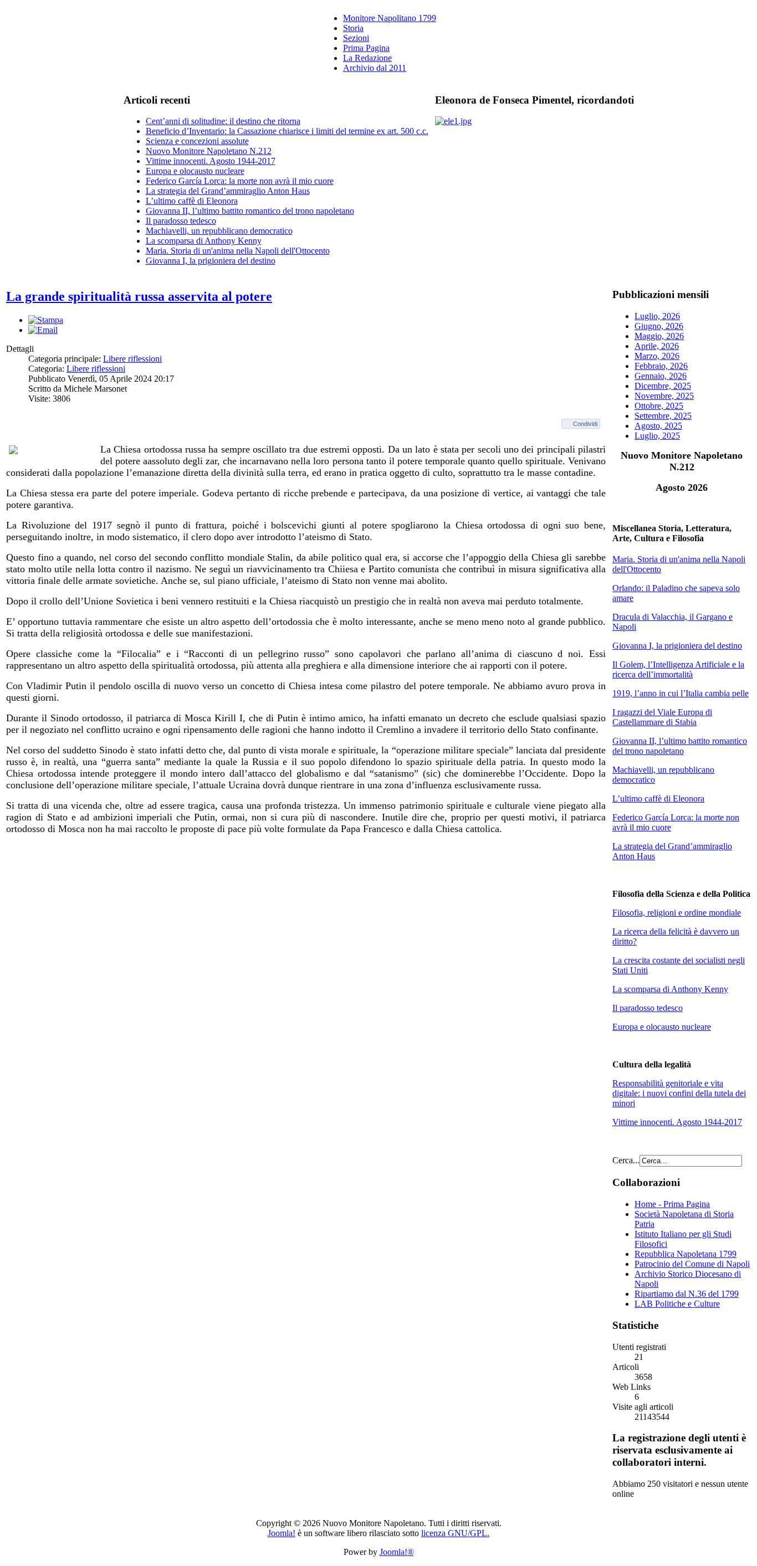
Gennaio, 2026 (661, 376)
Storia (353, 28)
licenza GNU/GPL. (455, 1533)
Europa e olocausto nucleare (195, 171)
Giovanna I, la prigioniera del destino (210, 260)
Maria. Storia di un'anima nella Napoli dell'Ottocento (238, 250)
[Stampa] (45, 320)
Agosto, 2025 (658, 425)
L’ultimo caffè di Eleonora (192, 201)
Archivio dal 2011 (374, 68)
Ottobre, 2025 (659, 405)
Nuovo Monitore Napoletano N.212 (209, 151)
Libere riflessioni (132, 358)
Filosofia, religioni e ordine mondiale (676, 912)
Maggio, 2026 (659, 336)
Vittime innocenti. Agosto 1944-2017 (210, 161)
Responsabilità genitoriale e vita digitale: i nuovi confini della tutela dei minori (679, 1093)
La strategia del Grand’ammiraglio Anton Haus (228, 191)
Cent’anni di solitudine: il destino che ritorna (223, 121)
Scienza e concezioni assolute (197, 141)
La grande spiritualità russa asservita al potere (139, 296)
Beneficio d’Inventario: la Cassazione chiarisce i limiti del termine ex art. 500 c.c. (287, 131)
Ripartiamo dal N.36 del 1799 (687, 1293)
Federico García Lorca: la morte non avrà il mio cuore (240, 181)
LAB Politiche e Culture (677, 1303)
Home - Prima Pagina (672, 1204)
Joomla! (281, 1533)
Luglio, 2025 (657, 435)
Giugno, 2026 (659, 326)
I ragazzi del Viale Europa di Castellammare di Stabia (662, 717)
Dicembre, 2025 (663, 386)
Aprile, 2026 (657, 346)
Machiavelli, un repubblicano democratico (219, 230)
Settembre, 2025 (663, 415)
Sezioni (356, 38)
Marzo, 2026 (657, 356)
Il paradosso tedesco (181, 220)
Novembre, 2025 (664, 396)
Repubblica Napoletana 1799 (685, 1254)
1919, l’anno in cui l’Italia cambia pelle (680, 693)
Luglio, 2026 (657, 316)
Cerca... (626, 1160)
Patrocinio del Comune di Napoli (692, 1264)
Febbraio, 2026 (661, 366)
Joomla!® (397, 1552)
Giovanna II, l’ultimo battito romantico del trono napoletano (250, 210)
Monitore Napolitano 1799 (389, 18)
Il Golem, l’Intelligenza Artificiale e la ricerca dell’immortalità (678, 669)
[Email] (43, 330)
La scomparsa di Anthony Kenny (204, 240)
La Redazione (367, 58)
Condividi (585, 423)
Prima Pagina (366, 48)
